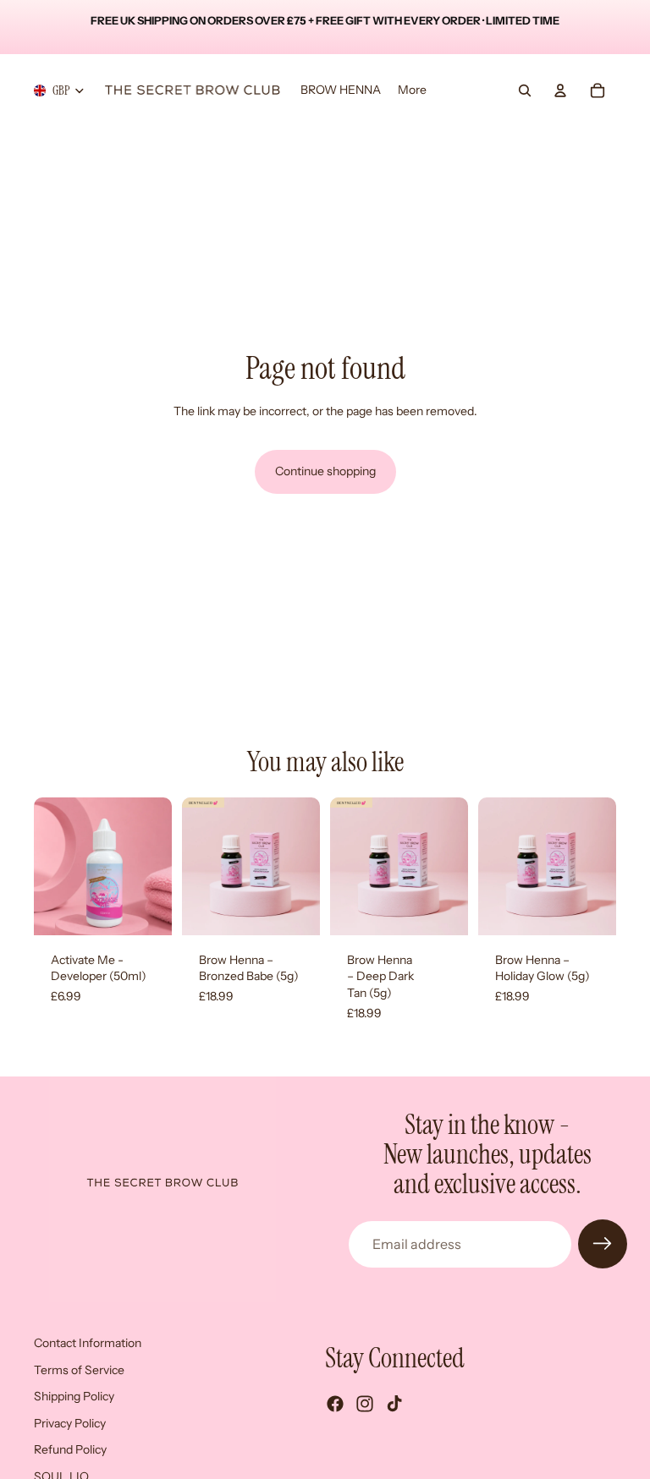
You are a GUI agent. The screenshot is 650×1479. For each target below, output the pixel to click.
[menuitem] (412, 90)
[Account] (560, 90)
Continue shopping (325, 471)
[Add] (145, 909)
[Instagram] (365, 1404)
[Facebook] (335, 1404)
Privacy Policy (70, 1423)
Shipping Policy (74, 1396)
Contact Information (87, 1342)
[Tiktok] (394, 1404)
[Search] (524, 90)
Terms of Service (79, 1369)
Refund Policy (70, 1449)
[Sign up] (602, 1243)
